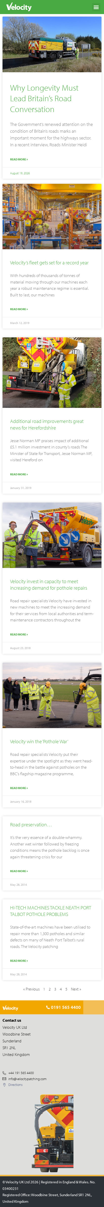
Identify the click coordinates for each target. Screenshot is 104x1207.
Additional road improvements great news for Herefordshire (47, 424)
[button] (96, 7)
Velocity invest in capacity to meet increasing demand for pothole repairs (48, 584)
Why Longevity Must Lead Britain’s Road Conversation (44, 98)
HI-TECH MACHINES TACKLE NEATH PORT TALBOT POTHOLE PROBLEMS (50, 910)
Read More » (19, 159)
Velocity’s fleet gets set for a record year (49, 262)
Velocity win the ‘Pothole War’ (39, 741)
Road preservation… (31, 824)
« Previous (31, 988)
